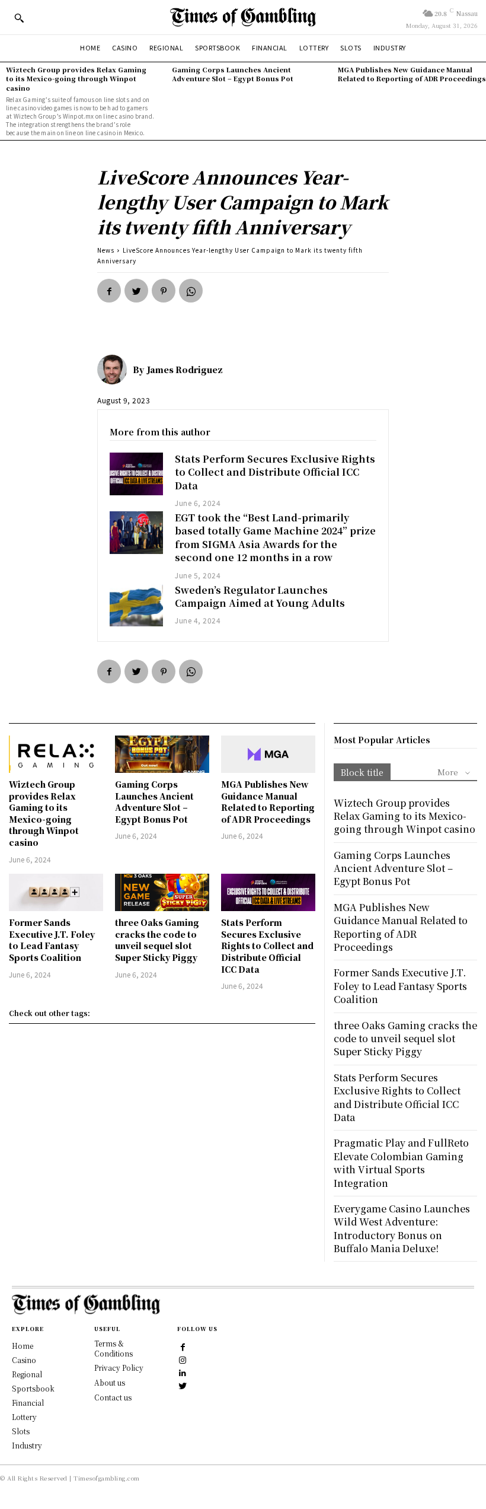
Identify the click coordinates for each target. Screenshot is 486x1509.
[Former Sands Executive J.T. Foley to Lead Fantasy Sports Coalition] (56, 893)
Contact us (113, 1397)
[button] (19, 17)
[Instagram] (183, 1359)
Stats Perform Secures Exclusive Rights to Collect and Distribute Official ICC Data (275, 472)
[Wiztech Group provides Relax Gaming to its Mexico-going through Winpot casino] (56, 754)
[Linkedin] (183, 1372)
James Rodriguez (185, 369)
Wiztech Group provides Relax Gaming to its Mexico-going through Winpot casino (76, 79)
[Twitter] (136, 291)
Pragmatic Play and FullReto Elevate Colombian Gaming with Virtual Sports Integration (401, 1162)
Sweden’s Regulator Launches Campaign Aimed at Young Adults (260, 596)
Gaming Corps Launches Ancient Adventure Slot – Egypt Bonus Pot (232, 74)
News (105, 250)
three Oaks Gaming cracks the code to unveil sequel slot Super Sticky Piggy (157, 939)
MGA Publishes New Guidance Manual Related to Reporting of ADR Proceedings (412, 74)
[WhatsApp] (191, 291)
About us (109, 1382)
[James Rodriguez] (115, 369)
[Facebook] (109, 291)
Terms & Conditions (113, 1348)
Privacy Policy (118, 1367)
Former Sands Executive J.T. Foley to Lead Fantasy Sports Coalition (52, 939)
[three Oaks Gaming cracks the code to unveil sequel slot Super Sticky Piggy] (162, 893)
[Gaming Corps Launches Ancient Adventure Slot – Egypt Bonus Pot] (162, 754)
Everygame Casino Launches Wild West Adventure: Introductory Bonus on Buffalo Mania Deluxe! (402, 1228)
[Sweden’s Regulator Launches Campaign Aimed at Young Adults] (136, 605)
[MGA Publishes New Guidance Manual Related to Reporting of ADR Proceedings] (268, 754)
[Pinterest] (163, 291)
